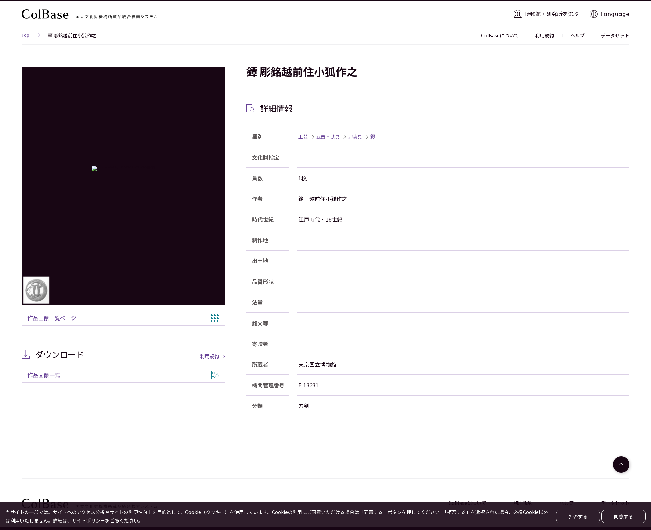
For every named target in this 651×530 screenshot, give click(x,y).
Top (25, 36)
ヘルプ (577, 35)
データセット (615, 35)
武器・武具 (328, 136)
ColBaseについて (500, 35)
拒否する (578, 516)
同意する (623, 516)
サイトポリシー (88, 520)
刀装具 (355, 136)
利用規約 (544, 35)
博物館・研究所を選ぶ (552, 14)
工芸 (303, 136)
